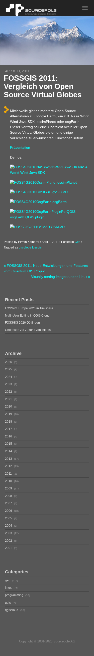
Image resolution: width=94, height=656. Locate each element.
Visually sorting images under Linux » (60, 277)
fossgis (37, 247)
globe (27, 247)
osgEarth (59, 202)
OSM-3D (57, 227)
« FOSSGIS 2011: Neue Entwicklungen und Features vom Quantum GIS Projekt (46, 268)
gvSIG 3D (59, 192)
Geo (77, 241)
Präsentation (20, 147)
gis (21, 247)
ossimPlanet (66, 182)
